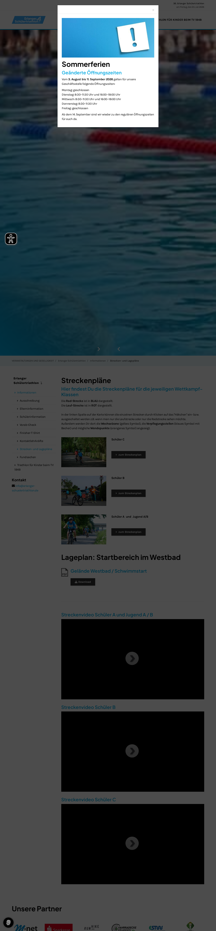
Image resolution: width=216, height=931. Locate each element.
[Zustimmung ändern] (8, 923)
